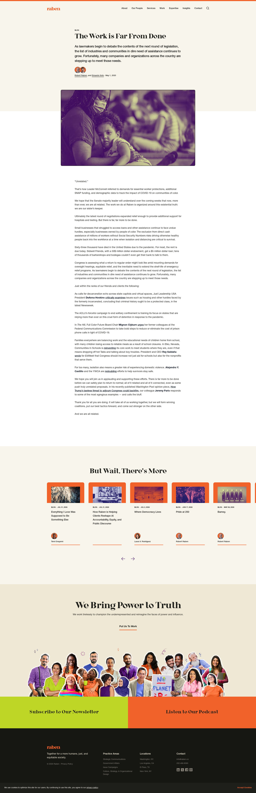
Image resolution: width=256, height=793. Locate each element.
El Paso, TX (145, 767)
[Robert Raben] (78, 70)
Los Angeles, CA (147, 763)
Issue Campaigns (110, 767)
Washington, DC (146, 759)
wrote (78, 356)
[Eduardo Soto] (83, 70)
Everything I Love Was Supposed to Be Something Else (63, 516)
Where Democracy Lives (147, 512)
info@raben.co (183, 759)
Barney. (222, 512)
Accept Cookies (244, 788)
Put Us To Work (128, 626)
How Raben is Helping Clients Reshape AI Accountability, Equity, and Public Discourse (107, 518)
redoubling (111, 371)
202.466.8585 (182, 763)
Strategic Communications (114, 759)
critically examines (115, 298)
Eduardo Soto (98, 76)
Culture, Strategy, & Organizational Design (117, 773)
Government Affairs (111, 763)
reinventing (110, 348)
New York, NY (145, 771)
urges (141, 325)
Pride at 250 (182, 512)
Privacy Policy (67, 764)
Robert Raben (81, 76)
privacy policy (92, 788)
